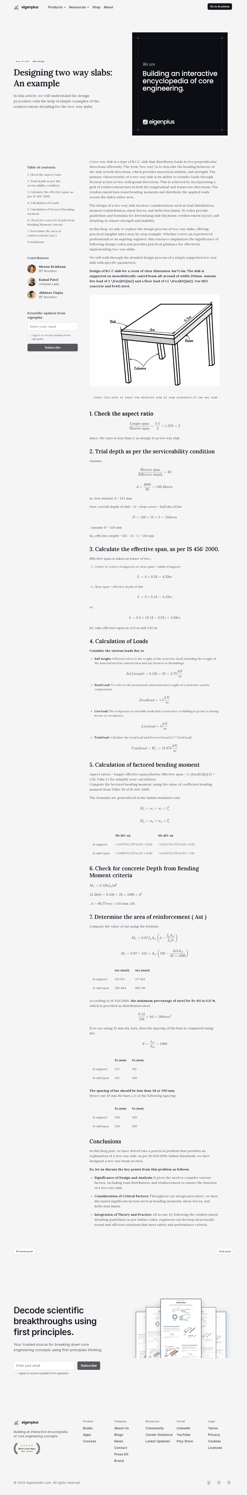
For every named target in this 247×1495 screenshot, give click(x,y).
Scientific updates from (46, 315)
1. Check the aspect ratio (44, 174)
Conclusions (35, 242)
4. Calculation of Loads (43, 203)
